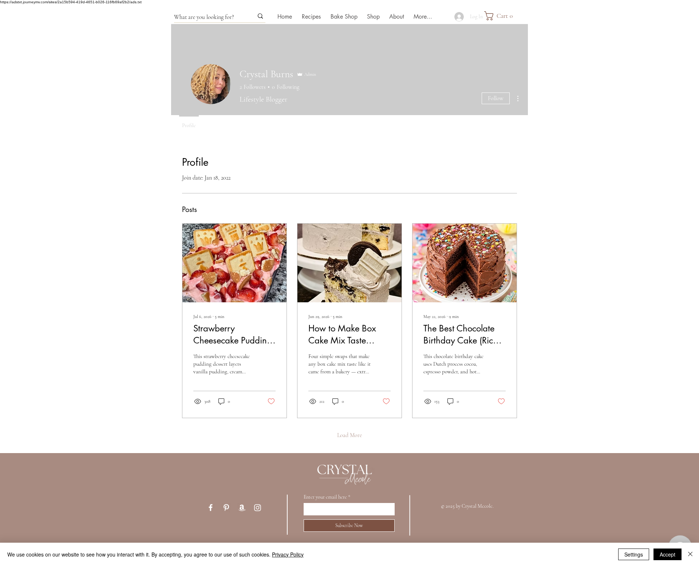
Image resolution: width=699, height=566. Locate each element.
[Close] (690, 554)
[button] (506, 15)
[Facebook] (210, 507)
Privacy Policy (288, 554)
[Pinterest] (226, 507)
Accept (667, 554)
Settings (633, 554)
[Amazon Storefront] (241, 507)
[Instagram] (257, 507)
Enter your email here (325, 497)
